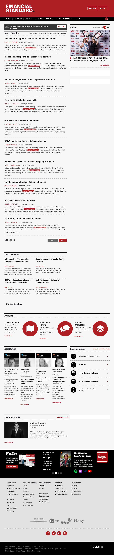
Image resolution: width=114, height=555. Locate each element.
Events (28, 19)
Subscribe (92, 8)
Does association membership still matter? (27, 381)
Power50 (82, 365)
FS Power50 (18, 19)
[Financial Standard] (20, 8)
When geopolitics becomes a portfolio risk (11, 382)
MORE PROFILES (62, 417)
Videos (58, 19)
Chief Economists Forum (88, 373)
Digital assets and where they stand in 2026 (43, 380)
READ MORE (8, 398)
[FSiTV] (106, 27)
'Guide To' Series (12, 322)
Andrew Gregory (38, 423)
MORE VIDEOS (104, 62)
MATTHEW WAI (40, 266)
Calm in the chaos (81, 58)
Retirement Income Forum (89, 356)
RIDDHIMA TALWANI (41, 287)
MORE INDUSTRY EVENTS (101, 349)
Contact (77, 19)
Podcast (49, 19)
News (8, 19)
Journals (38, 19)
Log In (102, 8)
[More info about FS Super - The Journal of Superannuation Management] (52, 459)
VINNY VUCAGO (9, 266)
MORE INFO (7, 336)
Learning (66, 19)
